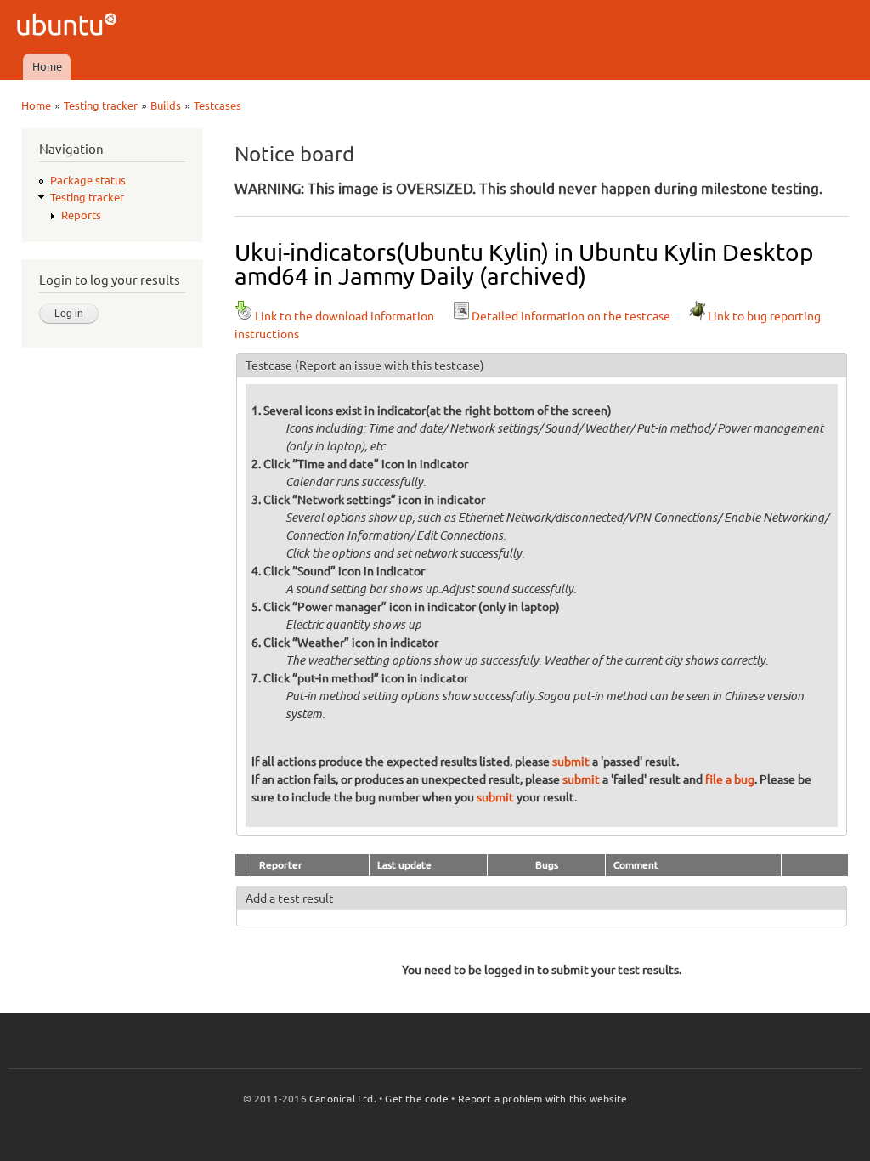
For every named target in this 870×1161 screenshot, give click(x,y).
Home (47, 66)
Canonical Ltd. (342, 1098)
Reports (81, 215)
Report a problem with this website (543, 1098)
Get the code (416, 1098)
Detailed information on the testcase (571, 316)
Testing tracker (101, 105)
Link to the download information (344, 316)
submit (571, 761)
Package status (88, 180)
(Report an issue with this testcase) (389, 365)
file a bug (729, 779)
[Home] (69, 27)
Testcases (217, 105)
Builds (165, 105)
